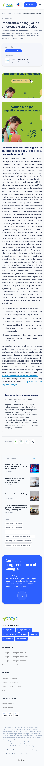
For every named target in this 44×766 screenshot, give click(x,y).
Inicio (3, 14)
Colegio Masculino (10, 634)
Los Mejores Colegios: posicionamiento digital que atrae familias (16, 466)
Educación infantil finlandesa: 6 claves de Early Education (16, 494)
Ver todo (36, 459)
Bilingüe (24, 634)
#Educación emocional (14, 528)
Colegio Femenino (24, 630)
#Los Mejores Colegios (14, 523)
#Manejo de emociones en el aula (18, 545)
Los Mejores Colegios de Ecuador (15, 657)
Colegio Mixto (8, 630)
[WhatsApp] (16, 441)
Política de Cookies (13, 754)
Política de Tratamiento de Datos (17, 750)
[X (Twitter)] (33, 441)
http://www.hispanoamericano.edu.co (20, 375)
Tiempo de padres (14, 14)
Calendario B (21, 639)
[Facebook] (21, 441)
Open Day (33, 634)
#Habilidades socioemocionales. (17, 532)
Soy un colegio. (8, 703)
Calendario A (8, 639)
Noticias (5, 690)
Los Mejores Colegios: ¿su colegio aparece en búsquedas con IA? (14, 480)
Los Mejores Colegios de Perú (14, 661)
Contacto (30, 4)
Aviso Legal (34, 750)
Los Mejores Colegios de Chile (14, 652)
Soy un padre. (7, 708)
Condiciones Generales (29, 754)
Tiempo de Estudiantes (11, 686)
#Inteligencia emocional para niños (18, 541)
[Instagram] (27, 441)
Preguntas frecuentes (11, 665)
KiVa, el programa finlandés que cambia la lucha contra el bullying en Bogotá (16, 508)
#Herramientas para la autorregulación (20, 536)
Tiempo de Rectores (10, 682)
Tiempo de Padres (9, 678)
